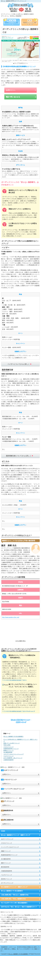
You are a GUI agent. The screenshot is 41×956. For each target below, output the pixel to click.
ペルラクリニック (6, 875)
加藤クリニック (6, 851)
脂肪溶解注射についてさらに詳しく (18, 456)
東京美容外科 (5, 867)
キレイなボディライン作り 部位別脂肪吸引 (14, 903)
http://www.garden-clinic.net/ (10, 617)
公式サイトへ (10, 90)
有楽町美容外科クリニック (9, 855)
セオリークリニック (7, 839)
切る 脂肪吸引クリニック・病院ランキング (14, 887)
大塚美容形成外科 (6, 871)
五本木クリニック (6, 879)
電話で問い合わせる (13, 97)
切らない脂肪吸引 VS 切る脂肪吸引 (13, 736)
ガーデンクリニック (7, 883)
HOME (3, 831)
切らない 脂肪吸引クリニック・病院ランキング (15, 835)
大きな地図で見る (20, 641)
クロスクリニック (6, 843)
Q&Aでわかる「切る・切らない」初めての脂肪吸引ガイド (19, 907)
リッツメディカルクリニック (10, 847)
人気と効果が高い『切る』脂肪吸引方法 (13, 899)
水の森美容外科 (6, 859)
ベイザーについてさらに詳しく (19, 364)
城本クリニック (6, 863)
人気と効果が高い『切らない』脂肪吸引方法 (14, 895)
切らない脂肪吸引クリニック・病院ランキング (21, 721)
